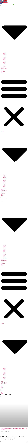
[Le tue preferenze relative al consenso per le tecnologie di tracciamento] (26, 441)
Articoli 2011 (4, 379)
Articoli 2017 (4, 182)
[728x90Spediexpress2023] (12, 198)
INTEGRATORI (3, 71)
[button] (14, 102)
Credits (2, 441)
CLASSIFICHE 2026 (3, 191)
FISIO (2, 72)
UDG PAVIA (2, 70)
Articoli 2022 (4, 370)
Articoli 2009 (4, 66)
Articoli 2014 (4, 62)
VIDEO (2, 388)
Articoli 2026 (4, 52)
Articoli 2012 (4, 64)
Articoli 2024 (4, 54)
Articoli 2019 (4, 58)
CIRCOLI (2, 67)
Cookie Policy (11, 440)
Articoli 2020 (4, 57)
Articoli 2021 (4, 56)
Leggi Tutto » (2, 433)
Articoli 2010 (4, 65)
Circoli (2, 392)
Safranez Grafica (12, 436)
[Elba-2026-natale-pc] (12, 5)
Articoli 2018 (4, 59)
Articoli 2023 (4, 55)
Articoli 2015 (4, 61)
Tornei (2, 391)
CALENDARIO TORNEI (4, 68)
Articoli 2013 (4, 63)
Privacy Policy (3, 440)
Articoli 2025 (4, 53)
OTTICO (2, 73)
